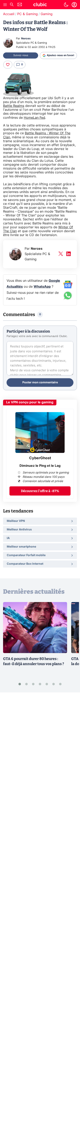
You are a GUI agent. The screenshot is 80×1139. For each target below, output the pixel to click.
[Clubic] (40, 5)
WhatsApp (42, 286)
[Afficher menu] (5, 4)
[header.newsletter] (19, 5)
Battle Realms (13, 106)
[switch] (66, 4)
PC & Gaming (27, 14)
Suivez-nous (20, 55)
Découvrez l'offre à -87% (40, 491)
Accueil (8, 14)
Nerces (26, 38)
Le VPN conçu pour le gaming (29, 402)
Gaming (47, 14)
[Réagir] (7, 64)
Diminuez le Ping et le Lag (40, 465)
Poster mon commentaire (40, 382)
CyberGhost (40, 458)
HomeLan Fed (34, 117)
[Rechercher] (11, 5)
